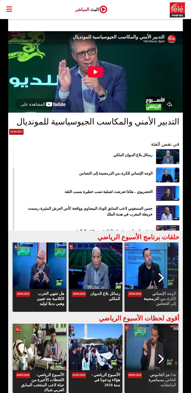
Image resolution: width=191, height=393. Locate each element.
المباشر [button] (87, 9)
